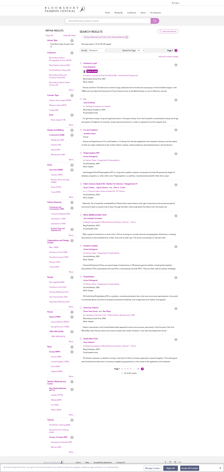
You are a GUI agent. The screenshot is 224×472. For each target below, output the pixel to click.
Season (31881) (55, 317)
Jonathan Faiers (89, 133)
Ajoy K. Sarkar (88, 187)
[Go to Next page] (176, 50)
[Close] (220, 467)
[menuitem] (60, 60)
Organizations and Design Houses (58, 241)
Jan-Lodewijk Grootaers (92, 218)
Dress (49, 165)
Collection (51, 53)
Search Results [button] (91, 31)
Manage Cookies (152, 468)
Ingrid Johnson (102, 187)
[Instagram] (170, 462)
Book (51, 115)
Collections (131, 13)
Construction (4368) (56, 135)
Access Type (52, 40)
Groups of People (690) (58, 437)
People (50, 277)
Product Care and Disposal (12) (58, 229)
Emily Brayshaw (89, 67)
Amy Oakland (88, 342)
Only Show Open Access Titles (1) (62, 45)
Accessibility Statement (103, 462)
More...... (72, 90)
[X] (175, 462)
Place (49, 347)
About (143, 13)
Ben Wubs (107, 311)
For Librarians (155, 13)
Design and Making (55, 130)
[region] (112, 468)
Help (87, 462)
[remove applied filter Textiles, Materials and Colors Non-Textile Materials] (126, 37)
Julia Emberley (89, 103)
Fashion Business (54, 202)
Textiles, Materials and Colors (56, 382)
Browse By (118, 13)
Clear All (49, 35)
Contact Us (120, 462)
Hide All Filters (69, 35)
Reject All (170, 468)
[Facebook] (165, 462)
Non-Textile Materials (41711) (57, 389)
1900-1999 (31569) (56, 331)
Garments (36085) (56, 170)
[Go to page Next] (142, 369)
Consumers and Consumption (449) (56, 208)
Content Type (53, 95)
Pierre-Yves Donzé (90, 311)
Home (107, 13)
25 (138, 369)
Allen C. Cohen (119, 187)
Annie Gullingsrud (90, 156)
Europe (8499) (54, 352)
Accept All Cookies (190, 468)
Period (50, 312)
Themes (50, 420)
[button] (81, 63)
